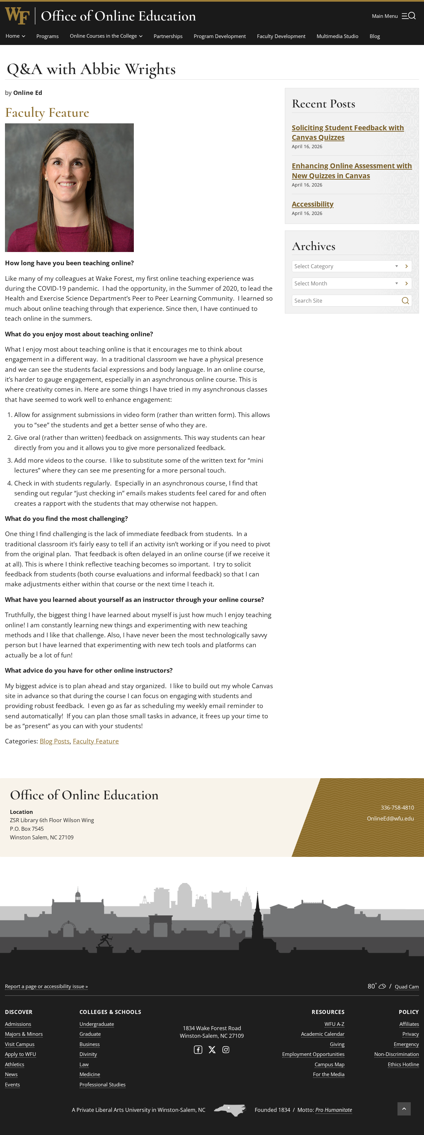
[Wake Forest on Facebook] (198, 1051)
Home (13, 35)
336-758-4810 (397, 807)
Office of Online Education (118, 16)
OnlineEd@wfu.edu (390, 818)
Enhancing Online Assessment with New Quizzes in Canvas (352, 170)
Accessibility (313, 204)
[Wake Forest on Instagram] (226, 1051)
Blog (375, 36)
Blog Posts (55, 741)
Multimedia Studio (337, 36)
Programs (47, 36)
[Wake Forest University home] (17, 15)
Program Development (220, 36)
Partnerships (168, 36)
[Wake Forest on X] (212, 1051)
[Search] (405, 300)
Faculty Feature (96, 741)
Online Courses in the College (103, 35)
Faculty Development (281, 36)
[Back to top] (404, 1108)
